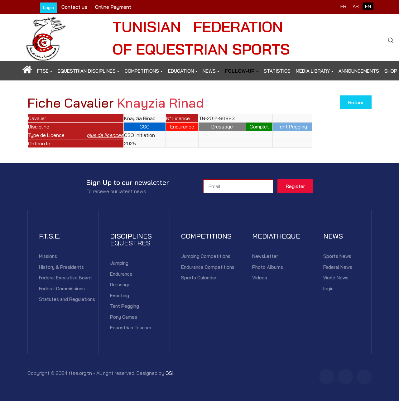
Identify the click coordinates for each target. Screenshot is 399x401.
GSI (169, 373)
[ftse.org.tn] (46, 37)
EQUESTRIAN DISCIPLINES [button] (87, 71)
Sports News (337, 256)
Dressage (120, 284)
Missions (48, 256)
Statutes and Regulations (67, 299)
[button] (27, 71)
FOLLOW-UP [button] (240, 71)
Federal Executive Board (65, 278)
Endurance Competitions (207, 267)
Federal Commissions (62, 289)
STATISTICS (277, 71)
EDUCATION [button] (181, 71)
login (328, 289)
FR (343, 6)
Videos (259, 278)
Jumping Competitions (205, 256)
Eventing (119, 295)
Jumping (119, 263)
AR (356, 6)
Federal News (337, 267)
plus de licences (105, 135)
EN (368, 6)
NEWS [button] (209, 71)
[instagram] (345, 376)
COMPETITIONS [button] (142, 71)
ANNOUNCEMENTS (359, 71)
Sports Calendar (198, 278)
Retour (355, 102)
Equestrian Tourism (130, 328)
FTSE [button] (43, 71)
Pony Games (123, 317)
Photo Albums (267, 267)
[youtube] (364, 376)
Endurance (121, 274)
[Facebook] (326, 376)
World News (336, 278)
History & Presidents (61, 267)
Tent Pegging (124, 306)
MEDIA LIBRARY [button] (313, 71)
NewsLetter (265, 256)
